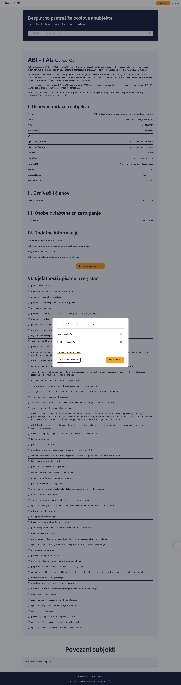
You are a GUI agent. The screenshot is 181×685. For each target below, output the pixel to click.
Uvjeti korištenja (82, 676)
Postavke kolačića (96, 676)
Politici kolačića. (107, 324)
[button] (71, 334)
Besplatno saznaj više (89, 266)
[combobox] (90, 33)
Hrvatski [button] (175, 3)
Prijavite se (162, 3)
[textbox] (90, 33)
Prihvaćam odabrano (68, 359)
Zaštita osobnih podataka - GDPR (69, 352)
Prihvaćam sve (115, 359)
